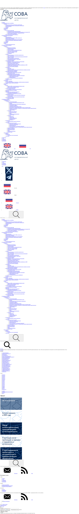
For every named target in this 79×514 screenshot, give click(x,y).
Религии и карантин (11, 52)
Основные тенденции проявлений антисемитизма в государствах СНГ (19, 32)
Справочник (4, 140)
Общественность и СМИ (10, 60)
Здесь (44, 7)
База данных (4, 164)
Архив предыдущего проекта (12, 101)
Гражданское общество (13, 111)
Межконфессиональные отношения (11, 71)
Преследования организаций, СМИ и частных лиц (14, 234)
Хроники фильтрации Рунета (10, 44)
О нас (3, 138)
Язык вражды (6, 132)
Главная (3, 478)
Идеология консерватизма (14, 124)
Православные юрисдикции (14, 76)
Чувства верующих (11, 49)
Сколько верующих (9, 79)
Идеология (9, 110)
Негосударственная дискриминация (13, 58)
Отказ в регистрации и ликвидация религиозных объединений (17, 56)
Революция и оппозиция (11, 131)
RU (30, 148)
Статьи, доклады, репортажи (12, 33)
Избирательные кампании (10, 38)
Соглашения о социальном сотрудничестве (14, 93)
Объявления (4, 137)
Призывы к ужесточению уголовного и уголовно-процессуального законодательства (23, 108)
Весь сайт (8, 509)
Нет (2, 9)
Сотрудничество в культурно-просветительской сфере (16, 96)
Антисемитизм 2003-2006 (10, 30)
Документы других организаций (13, 135)
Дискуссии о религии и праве (12, 51)
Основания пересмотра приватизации (15, 106)
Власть (7, 85)
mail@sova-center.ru (3, 505)
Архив (5, 29)
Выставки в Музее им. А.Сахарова (11, 90)
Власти (7, 243)
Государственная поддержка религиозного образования (16, 95)
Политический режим (13, 112)
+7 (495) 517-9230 (4, 504)
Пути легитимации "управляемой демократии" (17, 126)
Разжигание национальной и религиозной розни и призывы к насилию (19, 69)
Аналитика (4, 139)
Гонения (7, 54)
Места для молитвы (11, 252)
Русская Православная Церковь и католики (14, 72)
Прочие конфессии (12, 77)
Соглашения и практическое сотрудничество (15, 89)
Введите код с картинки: (4, 510)
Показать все (4, 371)
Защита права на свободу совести (13, 63)
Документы (6, 42)
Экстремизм (8, 67)
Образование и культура (9, 94)
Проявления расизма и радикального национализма (14, 24)
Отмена (6, 511)
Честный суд (11, 119)
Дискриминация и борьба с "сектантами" (14, 59)
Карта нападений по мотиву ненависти (12, 34)
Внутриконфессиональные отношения (14, 74)
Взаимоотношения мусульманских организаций (17, 75)
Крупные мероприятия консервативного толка (17, 102)
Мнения (7, 27)
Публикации (6, 80)
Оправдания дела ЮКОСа (14, 105)
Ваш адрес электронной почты (5, 508)
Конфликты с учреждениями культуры (14, 62)
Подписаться (2, 511)
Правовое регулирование (12, 47)
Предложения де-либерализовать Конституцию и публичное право (20, 107)
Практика (9, 115)
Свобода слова (12, 114)
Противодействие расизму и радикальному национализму (15, 25)
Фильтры (1, 350)
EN (14, 148)
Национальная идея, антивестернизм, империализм (18, 104)
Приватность (12, 116)
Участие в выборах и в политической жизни (15, 50)
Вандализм (9, 68)
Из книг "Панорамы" (9, 81)
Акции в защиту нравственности (13, 65)
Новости (5, 36)
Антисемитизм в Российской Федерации (14, 31)
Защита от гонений (11, 57)
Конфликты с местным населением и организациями (16, 61)
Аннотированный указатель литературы (14, 121)
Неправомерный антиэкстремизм (7, 485)
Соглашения (10, 53)
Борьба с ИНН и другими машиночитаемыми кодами (16, 86)
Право (10, 113)
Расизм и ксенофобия (5, 484)
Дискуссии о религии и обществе (13, 66)
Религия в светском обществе (6, 486)
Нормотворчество (8, 26)
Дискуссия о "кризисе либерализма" (15, 123)
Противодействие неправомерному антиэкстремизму (14, 39)
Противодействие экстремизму (12, 70)
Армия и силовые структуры (10, 88)
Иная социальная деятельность (12, 92)
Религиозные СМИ (11, 98)
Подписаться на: (2, 509)
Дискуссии (7, 122)
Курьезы (7, 78)
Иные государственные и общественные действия (14, 40)
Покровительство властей (12, 48)
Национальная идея (13, 125)
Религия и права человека (12, 87)
